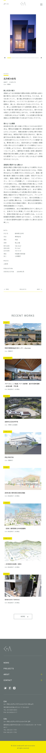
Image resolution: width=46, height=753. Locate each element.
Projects (23, 289)
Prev (7, 289)
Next (38, 289)
